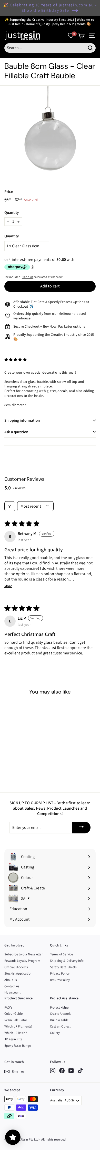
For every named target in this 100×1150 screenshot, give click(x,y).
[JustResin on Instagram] (52, 1070)
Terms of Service (61, 954)
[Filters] (9, 506)
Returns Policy (60, 980)
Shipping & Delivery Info (67, 960)
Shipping (27, 277)
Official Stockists (16, 967)
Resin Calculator (15, 1020)
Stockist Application (18, 973)
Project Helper (59, 1007)
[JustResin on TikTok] (80, 1070)
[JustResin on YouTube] (71, 1070)
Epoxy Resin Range (17, 1045)
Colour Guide (13, 1013)
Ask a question (16, 431)
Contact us (11, 986)
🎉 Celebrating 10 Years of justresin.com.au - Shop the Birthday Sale (50, 7)
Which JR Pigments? (18, 1026)
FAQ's (8, 1007)
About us (10, 980)
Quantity (11, 212)
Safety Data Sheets (63, 967)
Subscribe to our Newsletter (23, 954)
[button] (15, 359)
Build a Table (59, 1020)
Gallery (55, 1033)
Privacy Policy (59, 973)
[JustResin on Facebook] (62, 1070)
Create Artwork (60, 1013)
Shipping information (22, 420)
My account (12, 992)
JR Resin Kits (13, 1039)
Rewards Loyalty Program (22, 960)
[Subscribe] (81, 828)
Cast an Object (60, 1026)
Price (8, 191)
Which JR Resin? (15, 1033)
